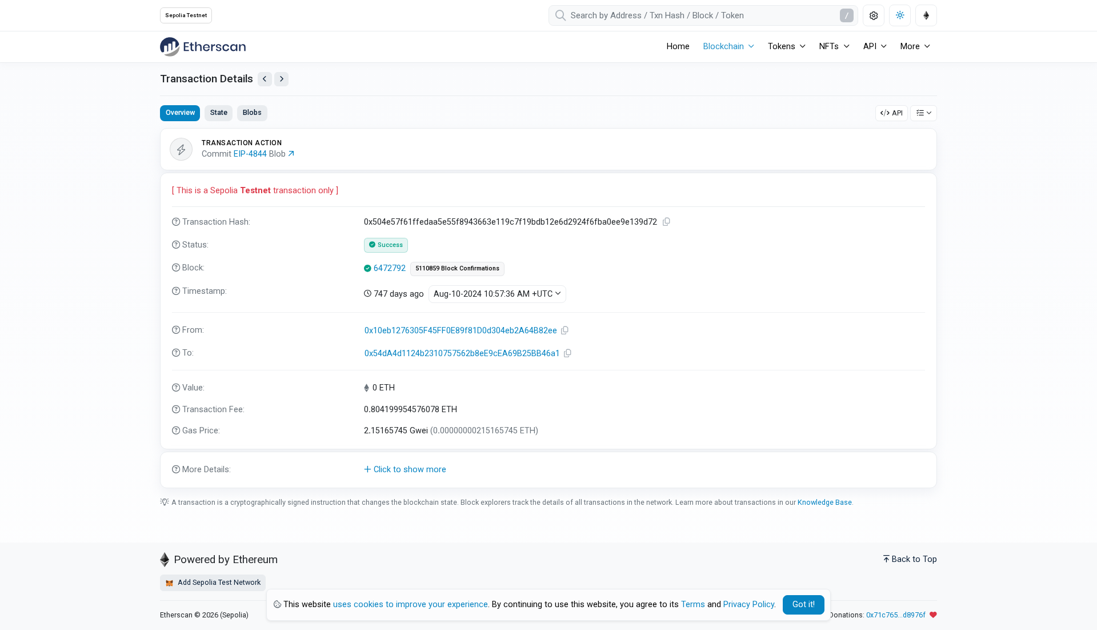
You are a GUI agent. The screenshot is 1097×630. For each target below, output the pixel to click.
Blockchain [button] (723, 46)
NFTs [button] (829, 46)
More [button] (910, 46)
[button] (548, 470)
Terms (693, 604)
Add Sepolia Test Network (218, 582)
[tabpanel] (548, 308)
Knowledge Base (825, 502)
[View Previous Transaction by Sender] (265, 79)
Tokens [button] (781, 46)
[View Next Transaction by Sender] (281, 79)
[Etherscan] (203, 47)
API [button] (869, 46)
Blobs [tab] (252, 112)
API (897, 113)
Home (678, 46)
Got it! (803, 604)
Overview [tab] (180, 112)
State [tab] (218, 112)
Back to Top (914, 559)
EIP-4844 (250, 154)
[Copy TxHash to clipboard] (667, 222)
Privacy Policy (748, 604)
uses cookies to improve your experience (410, 604)
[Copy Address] (565, 331)
